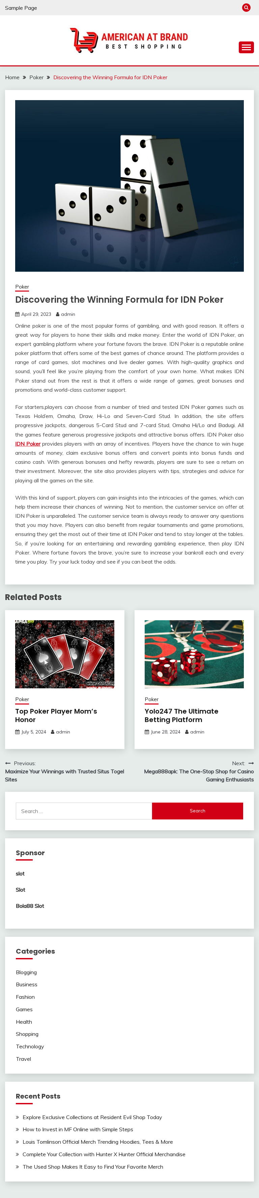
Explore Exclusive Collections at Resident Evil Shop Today (92, 1117)
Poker (22, 286)
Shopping (27, 1033)
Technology (30, 1046)
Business (26, 984)
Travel (23, 1058)
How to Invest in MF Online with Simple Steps (78, 1129)
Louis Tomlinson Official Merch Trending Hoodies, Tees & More (98, 1141)
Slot (20, 889)
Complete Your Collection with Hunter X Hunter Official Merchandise (104, 1154)
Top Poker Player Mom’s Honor (56, 715)
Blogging (26, 972)
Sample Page (21, 7)
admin (68, 314)
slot (20, 873)
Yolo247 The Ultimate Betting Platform (182, 715)
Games (24, 1009)
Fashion (25, 996)
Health (24, 1021)
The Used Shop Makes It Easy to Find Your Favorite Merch (93, 1166)
